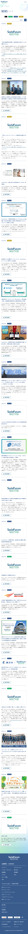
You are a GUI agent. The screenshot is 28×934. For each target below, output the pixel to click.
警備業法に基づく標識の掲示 (19, 921)
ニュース (7, 6)
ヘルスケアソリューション (7, 897)
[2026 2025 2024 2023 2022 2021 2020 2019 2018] (23, 20)
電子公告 (16, 870)
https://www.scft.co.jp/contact (16, 720)
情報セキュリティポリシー (18, 924)
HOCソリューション (6, 887)
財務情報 (16, 872)
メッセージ (4, 867)
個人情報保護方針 (5, 924)
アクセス (3, 874)
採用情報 (4, 909)
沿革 (3, 879)
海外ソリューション (6, 899)
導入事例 (4, 905)
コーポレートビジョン (6, 870)
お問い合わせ (4, 912)
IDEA (15, 874)
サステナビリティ (18, 867)
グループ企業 (4, 877)
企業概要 (4, 872)
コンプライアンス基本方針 (6, 921)
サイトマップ (16, 926)
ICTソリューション (6, 889)
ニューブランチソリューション (8, 892)
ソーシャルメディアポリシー (6, 926)
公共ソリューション (6, 894)
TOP (2, 6)
